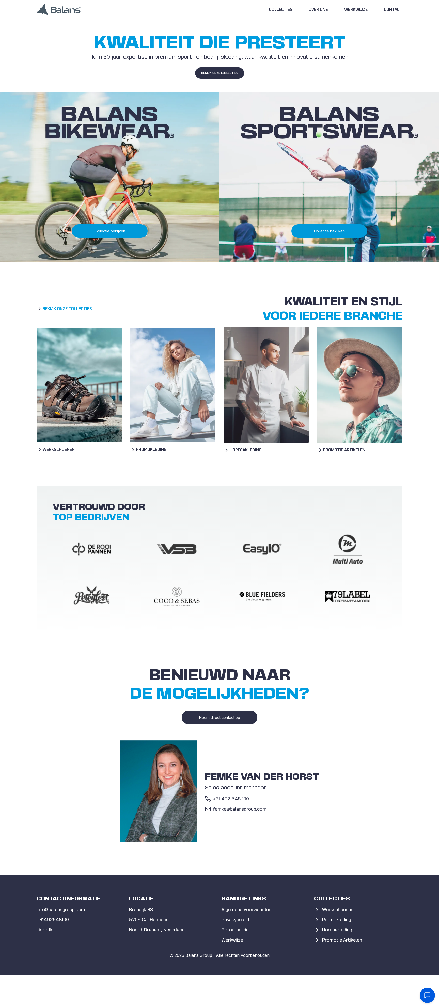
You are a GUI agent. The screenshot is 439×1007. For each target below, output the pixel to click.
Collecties (280, 10)
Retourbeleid (235, 929)
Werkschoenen (337, 909)
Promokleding (336, 919)
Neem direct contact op (219, 717)
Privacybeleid (235, 919)
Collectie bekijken (110, 231)
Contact (393, 10)
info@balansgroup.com (61, 909)
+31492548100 (53, 919)
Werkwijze (356, 10)
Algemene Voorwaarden (246, 909)
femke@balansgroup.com (239, 809)
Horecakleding (337, 929)
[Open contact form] (427, 995)
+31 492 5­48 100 (231, 798)
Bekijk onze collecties (219, 73)
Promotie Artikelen (342, 939)
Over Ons (318, 10)
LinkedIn (45, 929)
